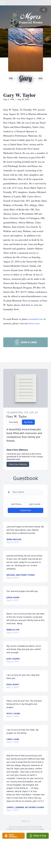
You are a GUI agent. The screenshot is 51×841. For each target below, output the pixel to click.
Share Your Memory (18, 464)
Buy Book (28, 422)
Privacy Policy (18, 829)
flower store (34, 323)
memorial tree (36, 319)
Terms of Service (33, 829)
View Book (13, 422)
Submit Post (25, 510)
